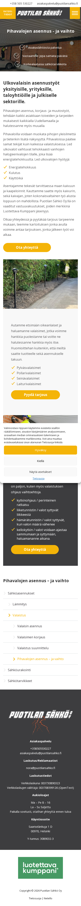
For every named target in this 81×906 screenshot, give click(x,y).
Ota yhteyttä (27, 247)
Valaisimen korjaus (31, 637)
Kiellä (40, 461)
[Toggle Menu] (75, 13)
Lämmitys (20, 604)
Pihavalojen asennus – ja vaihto (40, 659)
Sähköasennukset (21, 593)
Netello (48, 898)
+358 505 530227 (21, 3)
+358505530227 (40, 748)
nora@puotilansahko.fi (40, 768)
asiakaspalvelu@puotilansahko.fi (57, 3)
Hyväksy (40, 450)
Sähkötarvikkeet (20, 681)
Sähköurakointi (19, 670)
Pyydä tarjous (35, 394)
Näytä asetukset (40, 472)
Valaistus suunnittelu (33, 648)
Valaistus (19, 615)
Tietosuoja (38, 478)
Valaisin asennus (29, 626)
